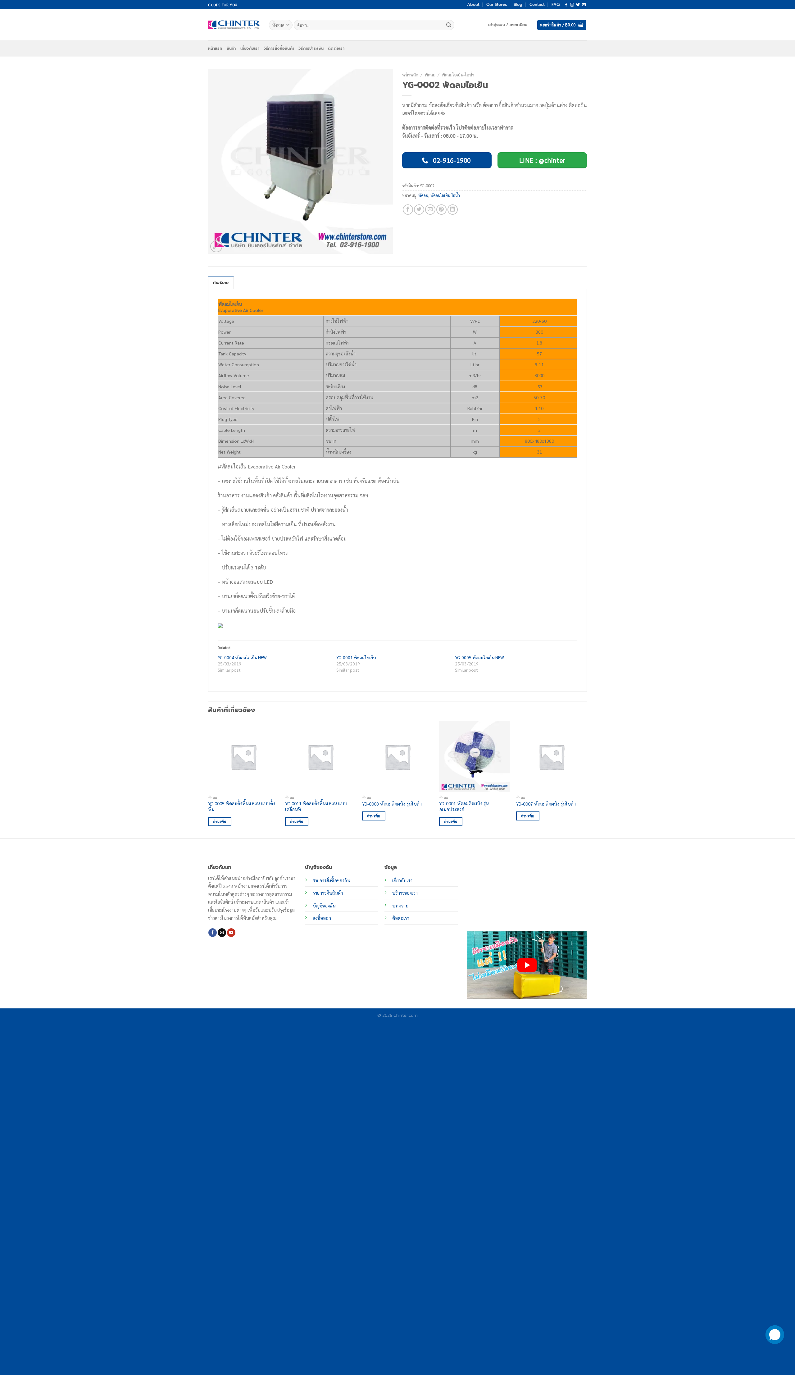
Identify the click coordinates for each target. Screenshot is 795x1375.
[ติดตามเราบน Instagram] (572, 5)
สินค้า (231, 48)
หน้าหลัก (410, 74)
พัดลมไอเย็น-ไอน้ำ (458, 74)
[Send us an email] (584, 5)
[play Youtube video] (527, 964)
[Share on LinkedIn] (452, 209)
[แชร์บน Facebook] (408, 209)
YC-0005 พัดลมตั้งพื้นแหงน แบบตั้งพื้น (241, 806)
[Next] (586, 779)
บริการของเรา (405, 893)
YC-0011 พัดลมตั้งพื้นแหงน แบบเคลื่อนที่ (316, 806)
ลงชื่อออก (322, 918)
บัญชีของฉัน (324, 905)
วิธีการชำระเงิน (311, 48)
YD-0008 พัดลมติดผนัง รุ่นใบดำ (392, 803)
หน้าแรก (215, 48)
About (473, 4)
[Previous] (208, 779)
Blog (518, 4)
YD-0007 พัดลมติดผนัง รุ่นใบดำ (546, 803)
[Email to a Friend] (430, 209)
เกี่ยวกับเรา (249, 48)
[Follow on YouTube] (231, 932)
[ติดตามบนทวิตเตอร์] (578, 5)
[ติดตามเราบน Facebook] (566, 5)
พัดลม (430, 74)
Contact (537, 4)
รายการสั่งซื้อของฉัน (331, 880)
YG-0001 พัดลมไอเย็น (356, 657)
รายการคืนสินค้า (328, 893)
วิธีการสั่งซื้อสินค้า (279, 48)
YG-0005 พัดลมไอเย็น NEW (479, 657)
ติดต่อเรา (336, 48)
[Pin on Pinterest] (441, 209)
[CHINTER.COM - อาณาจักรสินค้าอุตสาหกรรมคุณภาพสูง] (234, 25)
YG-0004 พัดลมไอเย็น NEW (242, 657)
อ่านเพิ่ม (219, 821)
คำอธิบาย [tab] (221, 283)
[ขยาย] (216, 246)
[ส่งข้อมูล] (448, 25)
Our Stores (496, 4)
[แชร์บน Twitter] (419, 209)
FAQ (556, 4)
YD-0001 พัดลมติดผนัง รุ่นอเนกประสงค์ (464, 806)
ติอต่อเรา (400, 918)
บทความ (400, 905)
